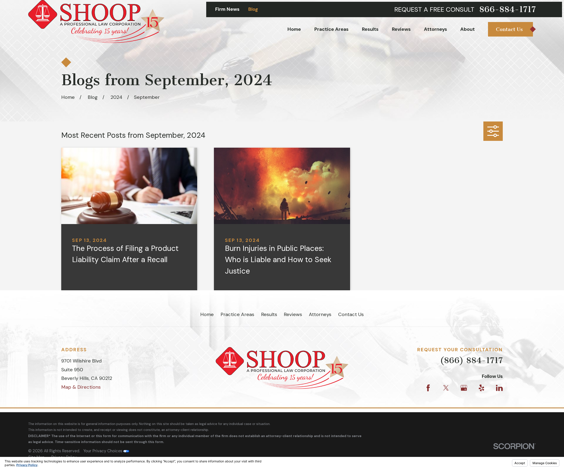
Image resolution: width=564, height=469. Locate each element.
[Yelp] (481, 387)
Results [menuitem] (370, 29)
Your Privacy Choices (103, 451)
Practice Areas (237, 314)
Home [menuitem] (294, 29)
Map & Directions (81, 387)
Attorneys (320, 314)
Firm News (227, 9)
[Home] (96, 21)
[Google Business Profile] (463, 387)
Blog (253, 9)
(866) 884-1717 (471, 360)
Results (269, 314)
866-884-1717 (507, 9)
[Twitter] (446, 387)
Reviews (293, 314)
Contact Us (351, 314)
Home (207, 314)
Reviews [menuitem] (401, 29)
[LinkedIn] (499, 387)
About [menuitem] (467, 29)
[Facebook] (428, 387)
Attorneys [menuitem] (435, 29)
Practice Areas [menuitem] (331, 29)
